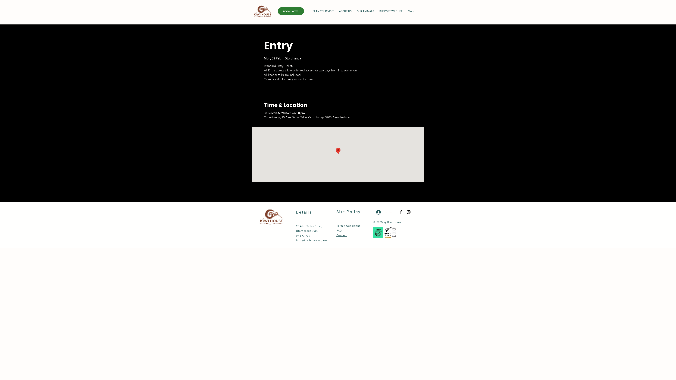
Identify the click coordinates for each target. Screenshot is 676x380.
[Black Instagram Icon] (408, 212)
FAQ (339, 230)
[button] (323, 11)
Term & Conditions (348, 225)
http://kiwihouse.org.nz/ (311, 240)
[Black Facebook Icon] (401, 212)
